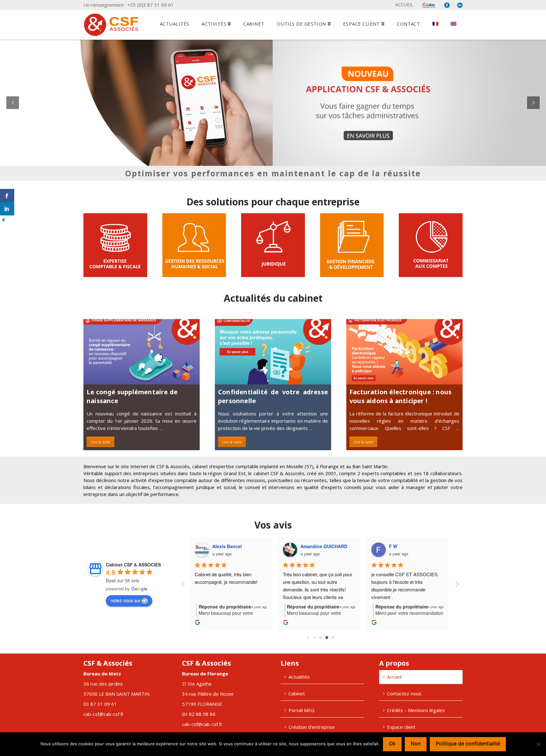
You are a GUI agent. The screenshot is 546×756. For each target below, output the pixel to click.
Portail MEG (301, 710)
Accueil (404, 5)
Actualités (299, 677)
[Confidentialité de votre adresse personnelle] (273, 351)
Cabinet (296, 693)
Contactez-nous (404, 693)
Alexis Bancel (227, 546)
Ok (392, 743)
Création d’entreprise (311, 727)
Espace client (401, 727)
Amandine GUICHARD (323, 546)
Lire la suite (100, 441)
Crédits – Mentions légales (416, 710)
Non (416, 743)
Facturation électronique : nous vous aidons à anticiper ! (400, 396)
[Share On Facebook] (7, 195)
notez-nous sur (126, 600)
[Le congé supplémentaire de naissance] (141, 351)
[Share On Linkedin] (7, 208)
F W (393, 546)
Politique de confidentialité (468, 743)
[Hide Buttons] (3, 219)
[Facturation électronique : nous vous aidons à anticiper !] (404, 351)
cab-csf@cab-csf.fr (103, 714)
